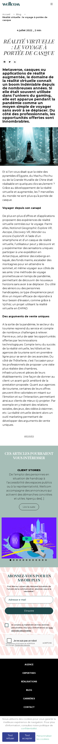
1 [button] (10, 560)
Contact (29, 707)
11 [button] (43, 560)
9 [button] (36, 560)
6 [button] (26, 560)
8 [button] (33, 560)
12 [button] (46, 560)
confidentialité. (29, 728)
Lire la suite (29, 506)
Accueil (6, 14)
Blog (18, 14)
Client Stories (29, 470)
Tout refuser (10, 737)
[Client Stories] (29, 537)
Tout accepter (27, 737)
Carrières (29, 699)
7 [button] (30, 560)
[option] (29, 511)
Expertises (29, 673)
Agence (29, 665)
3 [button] (17, 560)
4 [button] (20, 560)
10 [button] (39, 560)
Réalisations (29, 682)
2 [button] (14, 560)
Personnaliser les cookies (44, 737)
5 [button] (23, 560)
